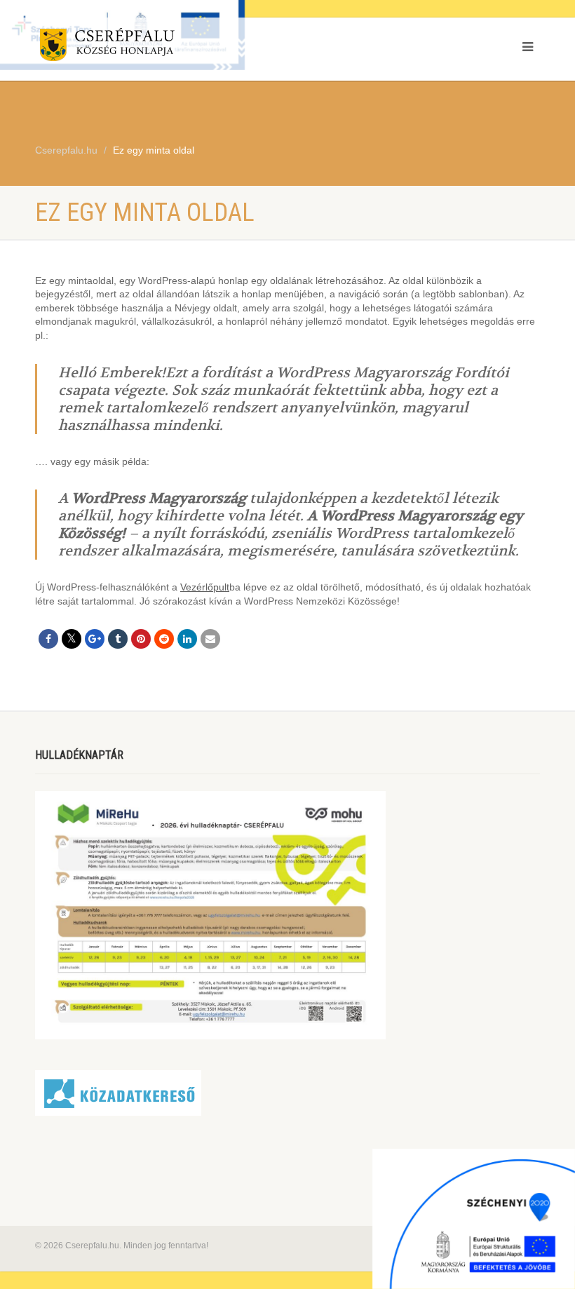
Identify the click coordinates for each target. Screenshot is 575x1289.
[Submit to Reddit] (164, 639)
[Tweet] (71, 639)
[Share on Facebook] (48, 639)
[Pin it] (141, 639)
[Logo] (156, 47)
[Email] (210, 639)
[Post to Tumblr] (118, 639)
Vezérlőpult (204, 587)
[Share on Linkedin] (187, 639)
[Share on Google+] (94, 639)
